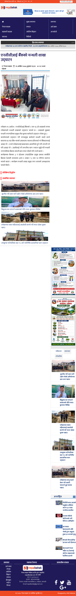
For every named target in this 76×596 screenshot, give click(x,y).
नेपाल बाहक (6, 26)
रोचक (8, 569)
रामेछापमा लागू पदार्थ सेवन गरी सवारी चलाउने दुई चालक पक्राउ (67, 484)
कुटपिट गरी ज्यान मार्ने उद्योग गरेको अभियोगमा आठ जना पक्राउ (22, 194)
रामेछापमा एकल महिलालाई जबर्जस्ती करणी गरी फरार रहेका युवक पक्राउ (23, 226)
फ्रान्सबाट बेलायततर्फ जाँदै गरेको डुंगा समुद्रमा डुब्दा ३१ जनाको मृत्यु (69, 531)
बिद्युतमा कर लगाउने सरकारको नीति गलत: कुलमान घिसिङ (20, 209)
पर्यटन (8, 582)
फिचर (8, 585)
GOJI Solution (70, 593)
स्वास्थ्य (4, 36)
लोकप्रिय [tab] (59, 356)
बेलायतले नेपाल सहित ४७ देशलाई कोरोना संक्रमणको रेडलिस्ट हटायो (69, 552)
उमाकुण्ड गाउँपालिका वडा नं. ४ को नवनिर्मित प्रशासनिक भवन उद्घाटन (24, 243)
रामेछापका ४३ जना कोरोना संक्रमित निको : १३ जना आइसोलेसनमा (26, 46)
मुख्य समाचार (30, 21)
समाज (28, 26)
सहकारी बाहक (7, 31)
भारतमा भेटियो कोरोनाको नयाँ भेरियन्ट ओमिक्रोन (68, 518)
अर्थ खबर (54, 26)
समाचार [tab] (67, 351)
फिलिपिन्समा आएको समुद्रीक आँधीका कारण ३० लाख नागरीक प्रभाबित (69, 506)
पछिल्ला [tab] (59, 351)
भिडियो (28, 36)
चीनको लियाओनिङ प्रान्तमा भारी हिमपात (69, 541)
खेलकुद (8, 580)
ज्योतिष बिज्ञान (31, 31)
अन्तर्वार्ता (54, 31)
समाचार (53, 21)
